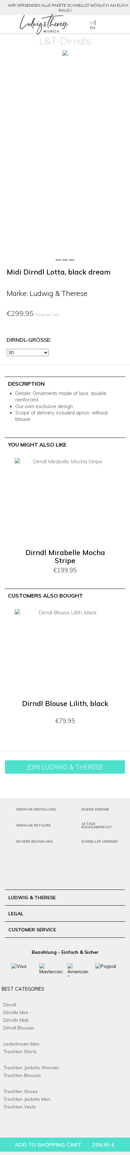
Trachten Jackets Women (31, 1068)
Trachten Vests (19, 1107)
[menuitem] (8, 24)
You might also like (37, 444)
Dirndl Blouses (18, 1028)
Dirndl (9, 1005)
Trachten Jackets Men (26, 1099)
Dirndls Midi (15, 1020)
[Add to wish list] (120, 59)
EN (92, 27)
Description (26, 383)
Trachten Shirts (20, 1052)
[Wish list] (111, 24)
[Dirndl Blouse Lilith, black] (65, 652)
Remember (98, 473)
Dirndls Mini (15, 1012)
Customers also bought (45, 595)
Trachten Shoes (20, 1091)
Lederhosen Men (21, 1044)
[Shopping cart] (121, 24)
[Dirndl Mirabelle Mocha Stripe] (65, 501)
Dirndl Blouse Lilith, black (65, 703)
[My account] (102, 24)
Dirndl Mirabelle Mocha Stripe (65, 556)
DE (92, 22)
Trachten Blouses (22, 1075)
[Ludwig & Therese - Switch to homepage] (44, 24)
